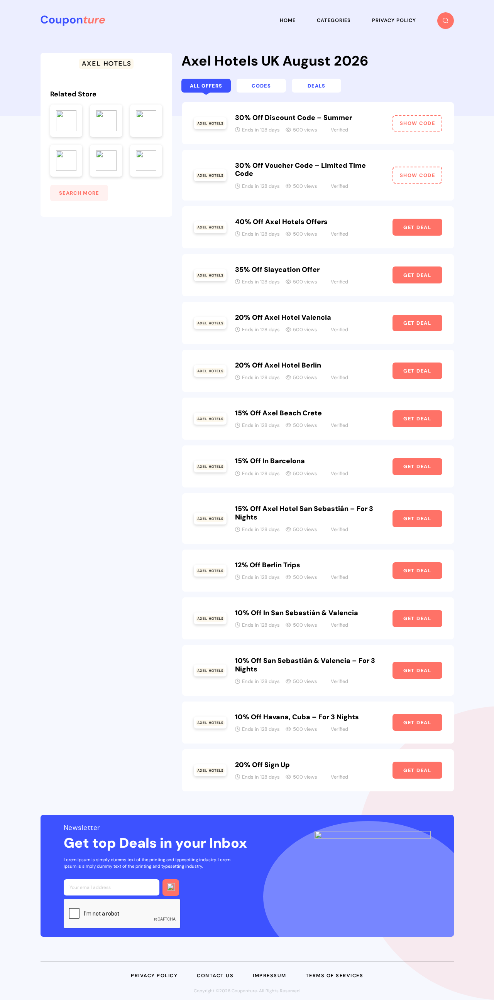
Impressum (269, 975)
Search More (79, 193)
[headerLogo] (73, 20)
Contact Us (215, 975)
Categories (334, 20)
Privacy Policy (394, 20)
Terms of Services (335, 975)
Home (288, 20)
